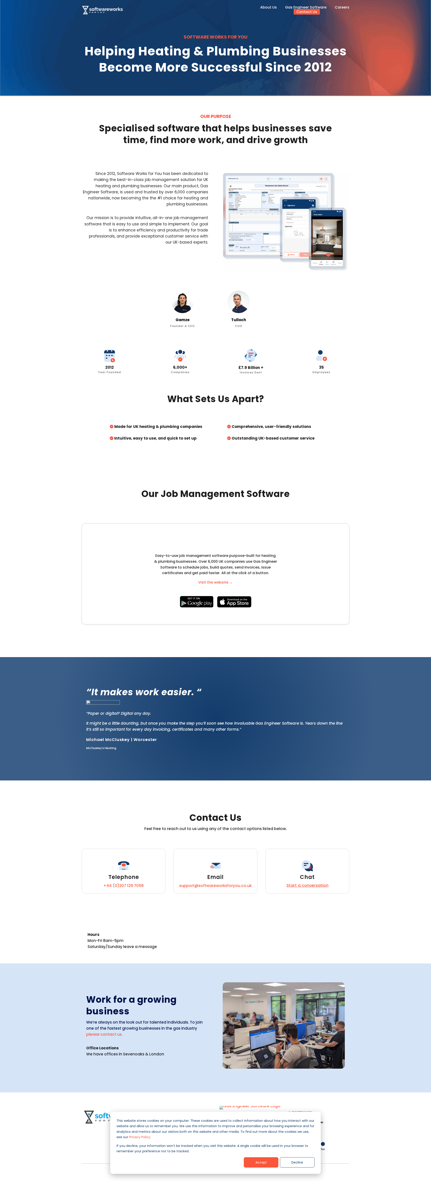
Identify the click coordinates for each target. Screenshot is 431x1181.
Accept (261, 1162)
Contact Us (306, 11)
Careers (342, 7)
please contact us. (104, 1034)
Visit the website (215, 582)
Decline (297, 1162)
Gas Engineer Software (305, 7)
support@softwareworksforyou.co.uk (215, 885)
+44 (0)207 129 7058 (123, 885)
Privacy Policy (139, 1137)
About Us (268, 7)
